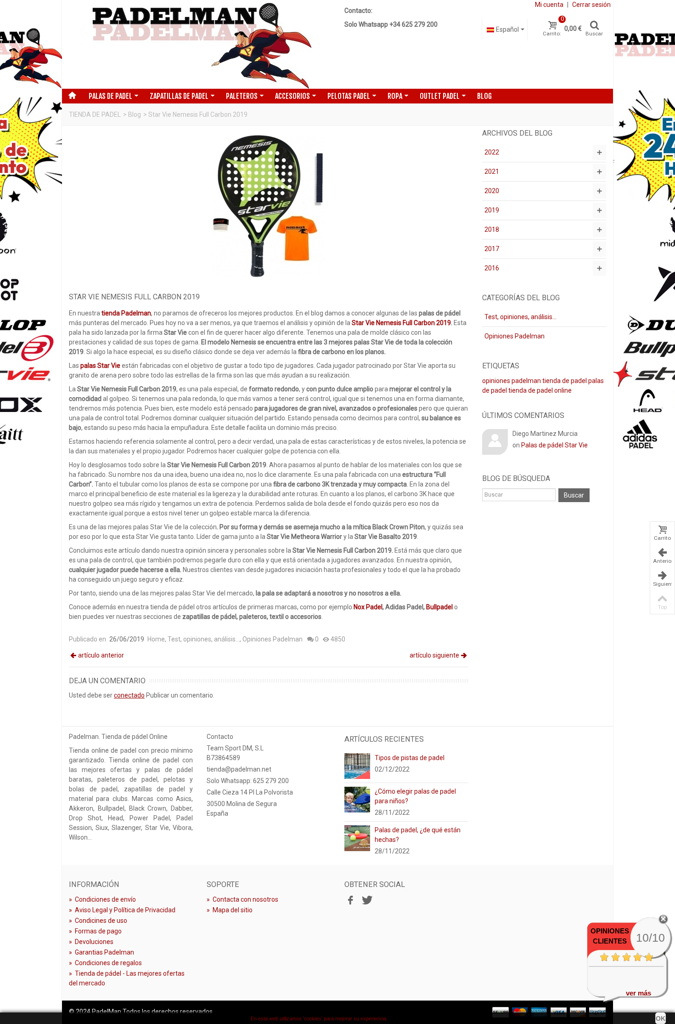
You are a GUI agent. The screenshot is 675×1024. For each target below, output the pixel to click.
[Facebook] (350, 901)
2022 (491, 152)
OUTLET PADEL (440, 96)
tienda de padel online (540, 390)
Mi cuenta (549, 4)
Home (156, 639)
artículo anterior (101, 655)
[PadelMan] (200, 44)
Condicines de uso (98, 920)
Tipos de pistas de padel (409, 757)
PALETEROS (242, 96)
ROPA (395, 96)
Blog (484, 96)
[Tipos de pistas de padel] (357, 765)
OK (660, 1018)
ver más (638, 993)
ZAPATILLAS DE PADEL (179, 96)
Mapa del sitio (230, 910)
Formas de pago (95, 931)
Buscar (574, 495)
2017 (491, 248)
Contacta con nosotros (242, 899)
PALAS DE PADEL (110, 96)
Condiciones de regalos (105, 963)
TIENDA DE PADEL (95, 114)
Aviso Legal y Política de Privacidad (122, 910)
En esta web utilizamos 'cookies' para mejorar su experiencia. (319, 1018)
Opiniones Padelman (272, 639)
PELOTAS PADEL (348, 96)
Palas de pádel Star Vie (554, 445)
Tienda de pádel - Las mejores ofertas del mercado (127, 978)
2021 (491, 171)
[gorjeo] (366, 901)
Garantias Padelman (101, 952)
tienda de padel (564, 380)
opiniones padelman (511, 380)
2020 (491, 191)
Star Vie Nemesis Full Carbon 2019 (401, 322)
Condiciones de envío (102, 899)
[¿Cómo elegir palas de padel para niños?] (357, 798)
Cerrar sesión (591, 4)
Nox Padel (368, 607)
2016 (491, 268)
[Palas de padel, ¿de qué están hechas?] (357, 837)
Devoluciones (91, 941)
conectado (129, 695)
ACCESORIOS (292, 96)
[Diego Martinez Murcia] (495, 441)
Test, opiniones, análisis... (204, 639)
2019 (491, 210)
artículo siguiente (434, 655)
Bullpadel (439, 607)
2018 (491, 229)
